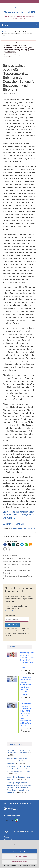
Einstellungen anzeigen (19, 861)
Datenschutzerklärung (10, 865)
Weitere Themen (11, 556)
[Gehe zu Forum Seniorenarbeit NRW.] (2, 31)
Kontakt (6, 837)
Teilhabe (8, 558)
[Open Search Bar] (36, 25)
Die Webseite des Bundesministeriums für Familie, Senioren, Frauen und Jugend (19, 515)
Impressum (32, 865)
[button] (5, 544)
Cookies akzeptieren (19, 851)
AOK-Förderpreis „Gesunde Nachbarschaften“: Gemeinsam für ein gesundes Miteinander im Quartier (19, 769)
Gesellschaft (17, 561)
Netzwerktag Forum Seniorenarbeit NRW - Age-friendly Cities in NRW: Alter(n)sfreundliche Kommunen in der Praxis (27, 660)
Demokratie (26, 561)
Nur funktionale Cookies (19, 856)
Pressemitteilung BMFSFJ (23, 529)
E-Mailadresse (10, 616)
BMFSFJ (15, 558)
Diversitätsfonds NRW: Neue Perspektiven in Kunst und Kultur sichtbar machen (19, 760)
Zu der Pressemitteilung (14, 524)
